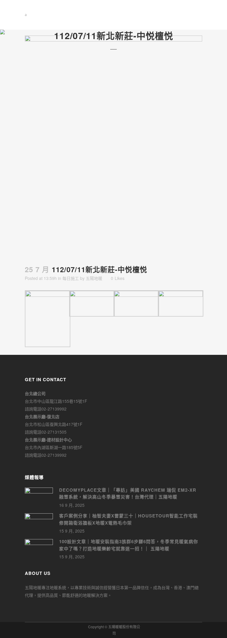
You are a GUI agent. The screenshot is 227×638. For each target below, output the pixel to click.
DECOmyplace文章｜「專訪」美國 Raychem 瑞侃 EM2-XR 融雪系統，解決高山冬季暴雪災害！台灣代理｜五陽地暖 (127, 493)
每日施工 (70, 278)
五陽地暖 (94, 278)
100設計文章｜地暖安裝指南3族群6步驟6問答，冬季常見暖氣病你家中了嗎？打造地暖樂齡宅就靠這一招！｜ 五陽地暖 (128, 545)
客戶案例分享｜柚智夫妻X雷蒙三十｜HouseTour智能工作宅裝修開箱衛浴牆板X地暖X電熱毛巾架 (128, 519)
